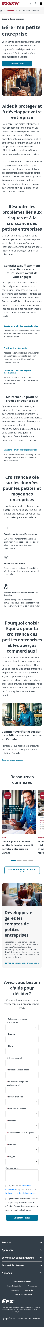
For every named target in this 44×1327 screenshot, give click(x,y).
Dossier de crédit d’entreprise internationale (17, 371)
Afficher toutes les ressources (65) (22, 870)
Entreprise (10, 11)
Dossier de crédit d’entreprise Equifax (21, 326)
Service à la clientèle (13, 1265)
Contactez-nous (17, 63)
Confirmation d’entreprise (16, 348)
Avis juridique (32, 1286)
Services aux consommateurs (18, 1257)
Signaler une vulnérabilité (23, 1294)
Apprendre (7, 1250)
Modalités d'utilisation (14, 1286)
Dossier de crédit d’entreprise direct (20, 450)
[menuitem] (30, 3)
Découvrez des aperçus (12, 760)
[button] (30, 3)
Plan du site (29, 1290)
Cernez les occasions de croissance (21, 963)
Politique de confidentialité (22, 1282)
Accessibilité (15, 1290)
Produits (6, 1242)
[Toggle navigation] (41, 3)
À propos (7, 1273)
